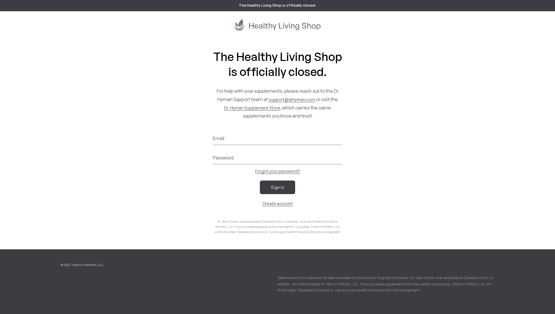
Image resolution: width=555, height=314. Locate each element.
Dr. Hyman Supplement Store (252, 107)
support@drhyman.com (292, 99)
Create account (277, 203)
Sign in (277, 187)
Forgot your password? (277, 171)
